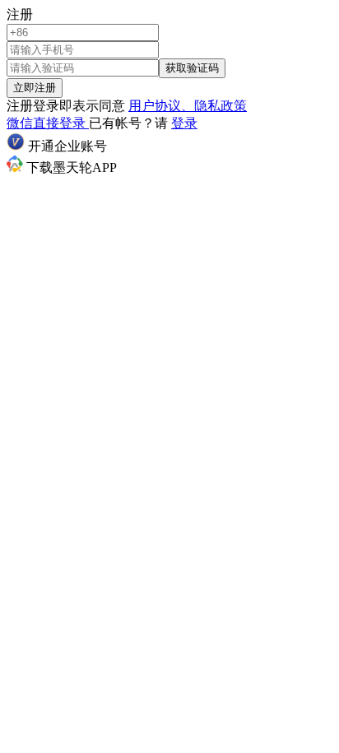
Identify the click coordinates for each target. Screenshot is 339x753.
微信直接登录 (48, 123)
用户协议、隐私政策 (187, 106)
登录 (184, 123)
